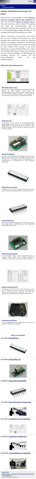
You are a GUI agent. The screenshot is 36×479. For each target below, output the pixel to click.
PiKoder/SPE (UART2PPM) (17, 381)
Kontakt (8, 474)
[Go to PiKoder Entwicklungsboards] (18, 243)
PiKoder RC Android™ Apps (9, 87)
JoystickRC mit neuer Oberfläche (19, 419)
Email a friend (5, 472)
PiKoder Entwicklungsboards (10, 253)
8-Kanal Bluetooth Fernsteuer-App (19, 402)
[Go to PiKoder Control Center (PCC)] (18, 276)
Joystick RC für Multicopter (17, 436)
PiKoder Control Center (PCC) (10, 287)
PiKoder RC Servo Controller (9, 187)
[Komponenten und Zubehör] (18, 309)
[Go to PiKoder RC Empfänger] (18, 143)
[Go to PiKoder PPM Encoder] (18, 209)
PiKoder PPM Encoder (8, 220)
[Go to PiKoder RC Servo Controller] (18, 177)
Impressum (14, 474)
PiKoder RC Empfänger (8, 154)
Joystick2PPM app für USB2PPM (19, 453)
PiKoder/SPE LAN (14, 359)
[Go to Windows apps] (18, 110)
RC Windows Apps (7, 120)
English (30, 1)
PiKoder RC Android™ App (24, 22)
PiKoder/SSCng (13, 338)
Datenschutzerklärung (23, 474)
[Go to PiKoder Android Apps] (18, 76)
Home (3, 474)
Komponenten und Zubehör (9, 320)
